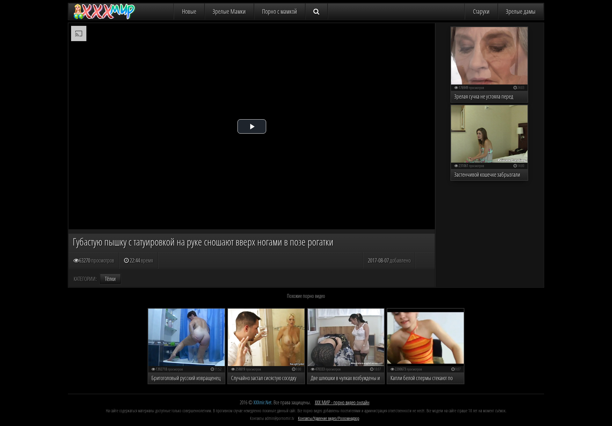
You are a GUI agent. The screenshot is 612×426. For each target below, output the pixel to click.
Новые (189, 11)
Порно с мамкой (279, 11)
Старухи (481, 11)
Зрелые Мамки (229, 11)
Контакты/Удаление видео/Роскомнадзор (328, 418)
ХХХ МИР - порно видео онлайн (342, 402)
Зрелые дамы (521, 11)
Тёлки (110, 279)
